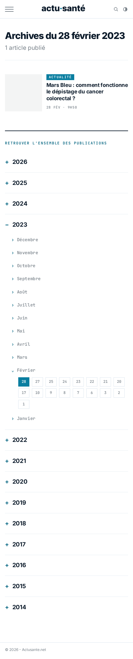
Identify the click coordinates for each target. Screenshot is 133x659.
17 (24, 392)
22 (92, 381)
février (26, 370)
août (22, 292)
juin (22, 318)
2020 (20, 481)
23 (78, 381)
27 (37, 381)
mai (21, 331)
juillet (26, 305)
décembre (27, 239)
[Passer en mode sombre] (125, 9)
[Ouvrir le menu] (9, 9)
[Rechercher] (116, 9)
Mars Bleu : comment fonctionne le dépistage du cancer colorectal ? (87, 91)
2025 (19, 182)
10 (37, 392)
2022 (19, 439)
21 (105, 381)
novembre (27, 252)
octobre (26, 265)
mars (22, 357)
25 (51, 381)
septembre (29, 278)
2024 (20, 203)
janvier (26, 418)
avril (23, 344)
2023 (19, 224)
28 (24, 381)
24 (64, 381)
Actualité (60, 77)
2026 (19, 161)
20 (119, 381)
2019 (19, 502)
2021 (19, 460)
